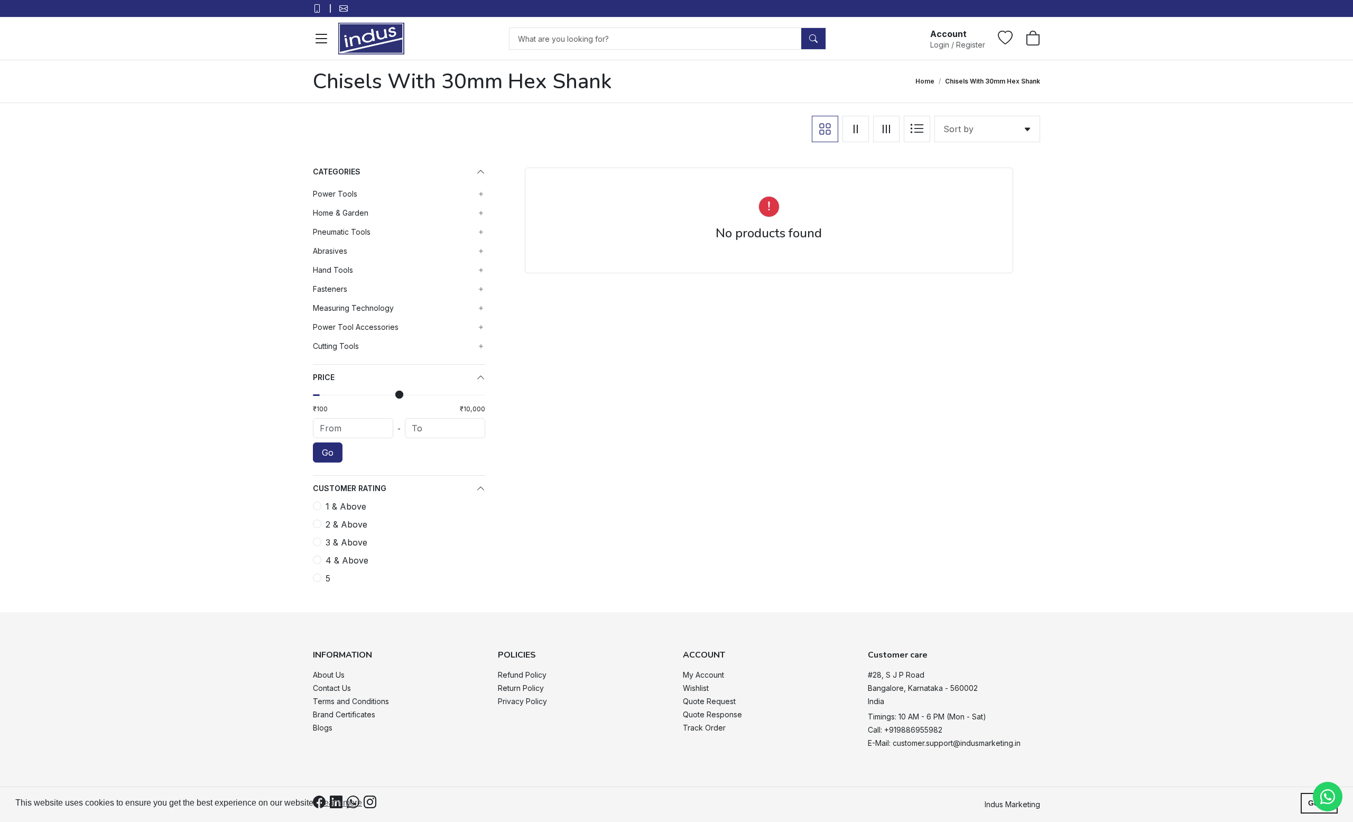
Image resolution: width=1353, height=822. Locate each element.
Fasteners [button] (330, 288)
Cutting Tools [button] (336, 345)
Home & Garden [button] (340, 212)
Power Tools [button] (335, 193)
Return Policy (521, 688)
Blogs (322, 727)
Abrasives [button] (330, 250)
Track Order (704, 727)
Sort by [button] (961, 129)
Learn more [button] (340, 802)
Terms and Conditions (351, 701)
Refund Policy (522, 674)
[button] (957, 38)
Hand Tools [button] (333, 269)
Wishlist (696, 688)
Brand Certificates (344, 714)
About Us (329, 674)
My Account (703, 674)
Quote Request (709, 701)
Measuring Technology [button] (353, 307)
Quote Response (712, 714)
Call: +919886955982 (905, 729)
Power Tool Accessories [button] (356, 326)
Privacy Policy (522, 701)
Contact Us (332, 688)
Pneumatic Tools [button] (341, 231)
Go (327, 452)
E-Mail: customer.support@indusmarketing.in (944, 742)
